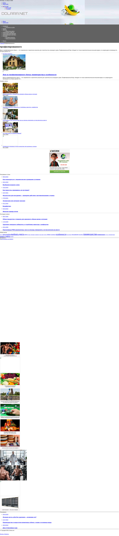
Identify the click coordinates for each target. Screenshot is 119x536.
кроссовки (41, 234)
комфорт (37, 234)
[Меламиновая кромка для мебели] (10, 449)
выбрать (15, 234)
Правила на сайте (10, 27)
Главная (2, 43)
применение (101, 234)
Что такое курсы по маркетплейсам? (12, 133)
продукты (107, 234)
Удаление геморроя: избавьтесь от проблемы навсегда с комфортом (20, 107)
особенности (61, 234)
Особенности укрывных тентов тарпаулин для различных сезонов (20, 146)
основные (53, 234)
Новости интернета (10, 38)
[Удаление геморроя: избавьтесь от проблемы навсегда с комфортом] (10, 106)
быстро (1, 234)
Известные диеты (10, 31)
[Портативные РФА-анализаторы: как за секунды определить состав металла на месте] (10, 119)
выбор (8, 234)
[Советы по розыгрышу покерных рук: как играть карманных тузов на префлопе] (10, 418)
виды (4, 234)
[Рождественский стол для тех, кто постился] (10, 433)
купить (45, 234)
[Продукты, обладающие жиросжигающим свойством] (10, 372)
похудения (75, 234)
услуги (11, 236)
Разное (5, 36)
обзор (48, 234)
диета (21, 234)
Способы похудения (9, 33)
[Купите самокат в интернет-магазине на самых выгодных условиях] (10, 402)
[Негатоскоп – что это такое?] (10, 510)
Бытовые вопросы (10, 37)
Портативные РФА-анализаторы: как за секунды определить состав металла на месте (25, 120)
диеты (26, 234)
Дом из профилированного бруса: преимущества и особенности (29, 75)
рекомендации (112, 234)
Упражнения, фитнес (9, 34)
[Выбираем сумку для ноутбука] (10, 495)
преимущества (90, 234)
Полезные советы (8, 32)
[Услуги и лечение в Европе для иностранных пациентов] (13, 464)
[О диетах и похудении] (14, 19)
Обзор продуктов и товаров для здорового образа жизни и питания (20, 94)
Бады (4, 28)
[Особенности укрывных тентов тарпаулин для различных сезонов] (10, 145)
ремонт (2, 236)
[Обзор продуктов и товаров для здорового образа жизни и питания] (10, 92)
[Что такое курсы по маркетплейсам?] (10, 132)
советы (7, 236)
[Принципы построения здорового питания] (10, 387)
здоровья (33, 234)
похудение (69, 234)
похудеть (81, 234)
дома (29, 234)
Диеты (5, 30)
